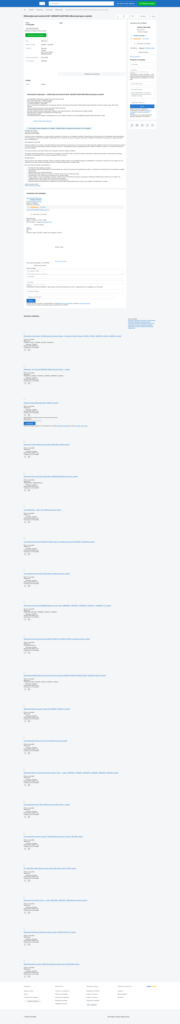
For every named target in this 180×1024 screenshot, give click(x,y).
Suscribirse (29, 423)
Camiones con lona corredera (137, 325)
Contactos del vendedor (31, 997)
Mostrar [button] (39, 222)
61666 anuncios (37, 201)
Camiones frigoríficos (134, 323)
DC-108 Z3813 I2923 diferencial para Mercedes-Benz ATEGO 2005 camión (50, 868)
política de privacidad (66, 303)
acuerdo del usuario (84, 303)
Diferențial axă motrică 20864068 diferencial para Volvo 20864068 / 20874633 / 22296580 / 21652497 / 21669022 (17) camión (67, 606)
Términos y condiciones (62, 991)
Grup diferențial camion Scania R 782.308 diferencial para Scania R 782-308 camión (53, 836)
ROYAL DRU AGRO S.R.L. (34, 198)
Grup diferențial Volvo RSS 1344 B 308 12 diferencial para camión (47, 574)
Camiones (131, 320)
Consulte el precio (33, 28)
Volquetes (138, 320)
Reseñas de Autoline (61, 1000)
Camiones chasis (145, 322)
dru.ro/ (28, 227)
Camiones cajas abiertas (148, 320)
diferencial (44, 41)
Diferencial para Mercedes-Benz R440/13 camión (41, 403)
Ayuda (26, 994)
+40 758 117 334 (47, 222)
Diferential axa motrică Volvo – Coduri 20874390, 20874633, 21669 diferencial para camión (55, 900)
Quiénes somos (28, 991)
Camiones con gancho (147, 323)
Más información (135, 56)
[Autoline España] (30, 3)
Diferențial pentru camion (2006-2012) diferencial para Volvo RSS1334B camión (51, 964)
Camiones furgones (134, 322)
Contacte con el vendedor (36, 35)
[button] (118, 16)
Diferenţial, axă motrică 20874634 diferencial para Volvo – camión (47, 369)
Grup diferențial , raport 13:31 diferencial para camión (42, 510)
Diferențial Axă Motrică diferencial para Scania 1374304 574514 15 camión (50, 932)
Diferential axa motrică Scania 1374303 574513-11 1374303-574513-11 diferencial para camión (57, 639)
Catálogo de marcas (61, 1003)
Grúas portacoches (142, 326)
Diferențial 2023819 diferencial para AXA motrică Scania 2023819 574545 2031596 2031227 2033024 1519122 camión (65, 675)
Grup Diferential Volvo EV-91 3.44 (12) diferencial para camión (45, 741)
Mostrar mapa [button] (59, 247)
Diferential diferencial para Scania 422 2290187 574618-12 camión (47, 709)
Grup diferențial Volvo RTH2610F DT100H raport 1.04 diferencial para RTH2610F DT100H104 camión (59, 542)
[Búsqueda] (50, 3)
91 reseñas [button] (43, 207)
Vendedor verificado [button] (35, 199)
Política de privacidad (61, 994)
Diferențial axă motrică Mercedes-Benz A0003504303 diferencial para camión (51, 476)
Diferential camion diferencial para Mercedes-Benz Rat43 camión (46, 444)
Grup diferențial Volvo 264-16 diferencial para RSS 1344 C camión (47, 805)
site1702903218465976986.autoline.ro (38, 210)
